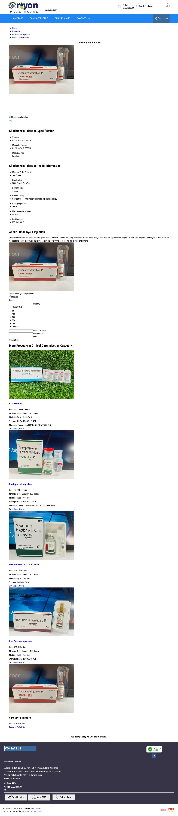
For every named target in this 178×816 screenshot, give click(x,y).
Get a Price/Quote (16, 428)
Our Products (62, 18)
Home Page (17, 18)
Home (14, 28)
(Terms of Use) (35, 808)
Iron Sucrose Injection (20, 641)
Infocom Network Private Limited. (32, 811)
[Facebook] (154, 757)
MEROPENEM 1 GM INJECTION (24, 564)
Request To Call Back (18, 727)
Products (16, 31)
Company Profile (39, 18)
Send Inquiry (162, 18)
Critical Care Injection (21, 34)
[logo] (23, 12)
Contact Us (83, 18)
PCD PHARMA (16, 403)
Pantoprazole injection (20, 484)
